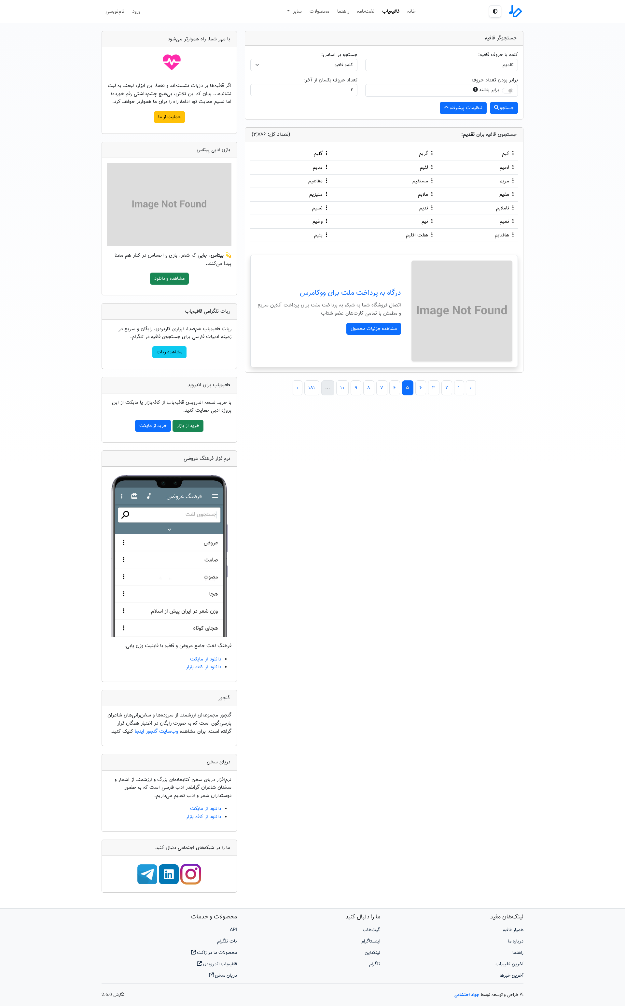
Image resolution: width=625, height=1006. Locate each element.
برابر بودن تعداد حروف (495, 80)
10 (342, 388)
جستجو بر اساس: (339, 55)
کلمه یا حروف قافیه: (498, 55)
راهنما (343, 11)
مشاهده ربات (169, 352)
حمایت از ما (169, 117)
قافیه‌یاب (390, 11)
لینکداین (372, 952)
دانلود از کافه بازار (203, 667)
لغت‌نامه (365, 11)
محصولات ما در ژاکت (216, 952)
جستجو (506, 108)
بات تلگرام (227, 941)
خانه (411, 11)
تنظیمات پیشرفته (465, 108)
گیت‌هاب (371, 930)
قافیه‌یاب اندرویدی (219, 964)
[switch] (507, 90)
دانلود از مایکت (205, 659)
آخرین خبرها (511, 975)
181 (311, 388)
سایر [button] (296, 11)
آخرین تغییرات (509, 964)
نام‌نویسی (114, 11)
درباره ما (515, 941)
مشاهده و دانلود (169, 278)
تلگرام (374, 964)
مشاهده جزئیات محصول (374, 329)
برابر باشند (489, 90)
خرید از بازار (188, 426)
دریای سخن (225, 975)
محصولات (319, 11)
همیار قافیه (513, 930)
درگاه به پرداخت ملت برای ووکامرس (350, 293)
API (233, 930)
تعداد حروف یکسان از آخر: (330, 80)
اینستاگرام (370, 941)
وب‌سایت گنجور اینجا (157, 731)
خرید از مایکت (153, 426)
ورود (136, 11)
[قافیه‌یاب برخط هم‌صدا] (515, 11)
